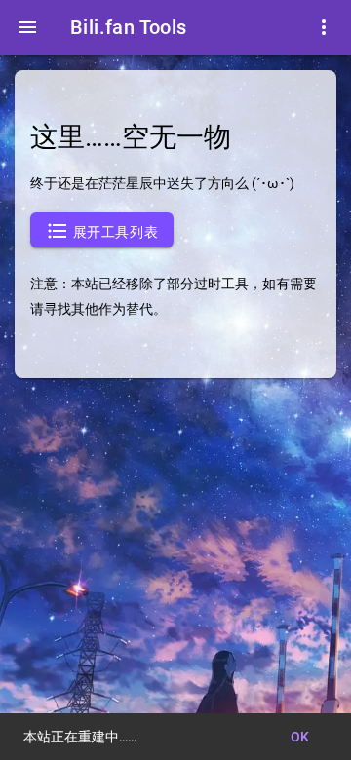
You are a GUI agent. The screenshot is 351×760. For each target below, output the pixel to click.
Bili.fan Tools (128, 27)
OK (300, 736)
